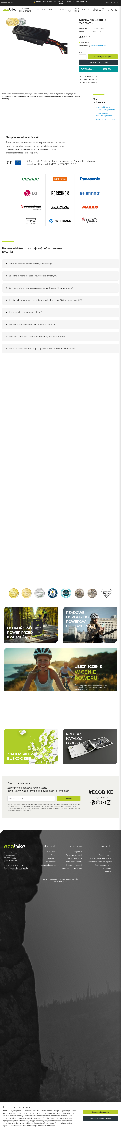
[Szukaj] (108, 9)
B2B (107, 3)
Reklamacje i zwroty (90, 82)
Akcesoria (40, 10)
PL (112, 3)
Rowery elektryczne (25, 9)
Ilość (81, 52)
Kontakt (86, 10)
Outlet (52, 10)
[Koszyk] (116, 9)
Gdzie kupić (76, 9)
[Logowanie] (112, 9)
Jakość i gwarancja (90, 79)
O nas (69, 9)
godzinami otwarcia (20, 868)
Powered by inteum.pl (60, 881)
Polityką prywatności (27, 806)
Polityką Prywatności (51, 1118)
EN (115, 3)
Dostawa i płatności (90, 76)
